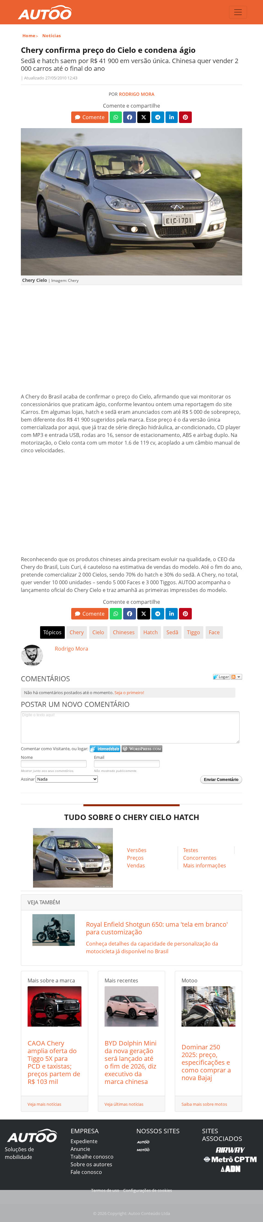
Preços (135, 857)
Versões (137, 850)
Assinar (28, 779)
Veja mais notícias (44, 1104)
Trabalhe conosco (92, 1156)
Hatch (150, 632)
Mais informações (204, 865)
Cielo (98, 632)
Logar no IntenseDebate (105, 748)
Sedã (172, 632)
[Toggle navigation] (238, 12)
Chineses (124, 632)
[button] (89, 117)
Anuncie (80, 1148)
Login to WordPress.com (142, 748)
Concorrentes (199, 857)
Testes (190, 850)
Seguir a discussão (236, 677)
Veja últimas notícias (124, 1104)
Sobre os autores (91, 1164)
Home (29, 35)
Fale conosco (86, 1172)
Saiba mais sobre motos (204, 1104)
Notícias (51, 35)
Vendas (136, 865)
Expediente (84, 1141)
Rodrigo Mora (136, 94)
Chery (77, 632)
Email (99, 757)
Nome (27, 757)
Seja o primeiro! (129, 692)
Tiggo (193, 632)
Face (214, 632)
